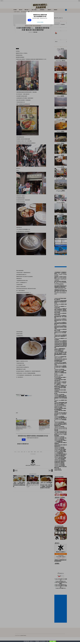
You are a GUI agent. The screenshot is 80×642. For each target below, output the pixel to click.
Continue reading (40, 22)
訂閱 (29, 20)
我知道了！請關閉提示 (52, 641)
